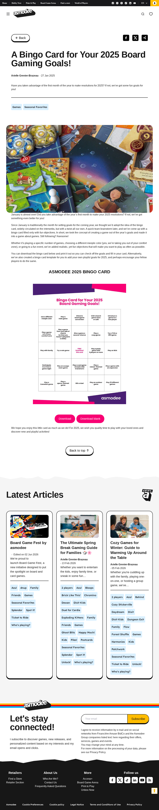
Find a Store (15, 778)
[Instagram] (117, 3)
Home (4, 3)
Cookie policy (57, 804)
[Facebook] (113, 3)
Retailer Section (15, 782)
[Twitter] (120, 780)
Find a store (65, 3)
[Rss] (150, 780)
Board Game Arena (48, 3)
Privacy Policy (134, 804)
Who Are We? (50, 778)
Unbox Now (87, 790)
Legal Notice (77, 804)
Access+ (87, 778)
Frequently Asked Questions (50, 786)
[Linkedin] (130, 3)
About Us (50, 772)
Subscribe (138, 719)
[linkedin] (135, 780)
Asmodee (11, 804)
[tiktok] (127, 780)
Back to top (77, 450)
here (115, 737)
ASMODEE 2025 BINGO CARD (79, 271)
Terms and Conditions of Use (105, 804)
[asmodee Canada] (24, 14)
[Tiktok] (126, 3)
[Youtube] (134, 3)
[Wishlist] (151, 14)
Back (22, 38)
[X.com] (121, 3)
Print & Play (31, 3)
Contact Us (50, 782)
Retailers (15, 772)
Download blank (90, 418)
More (87, 772)
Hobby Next (16, 3)
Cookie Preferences (32, 804)
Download (65, 418)
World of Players (81, 3)
